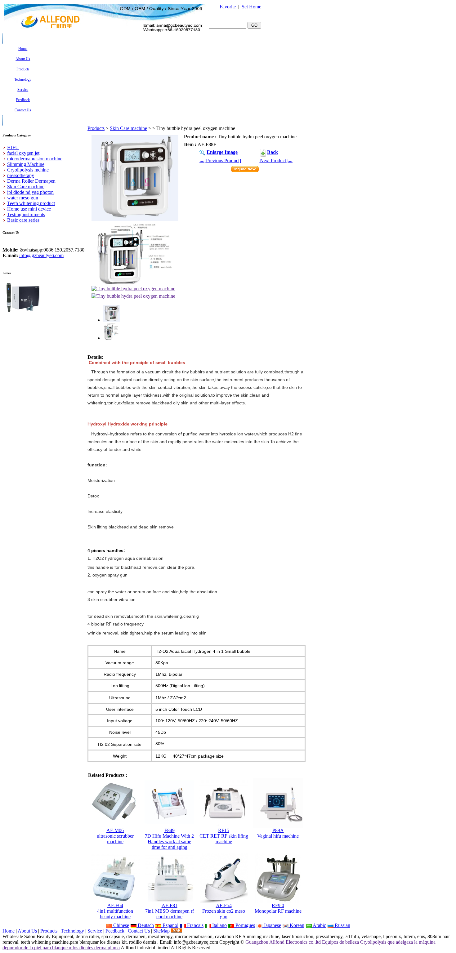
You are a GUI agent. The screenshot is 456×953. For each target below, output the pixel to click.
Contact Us (139, 930)
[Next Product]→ (275, 160)
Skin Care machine (128, 128)
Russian (341, 925)
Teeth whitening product (31, 203)
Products (96, 128)
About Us (27, 930)
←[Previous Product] (220, 160)
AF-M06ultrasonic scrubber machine (115, 836)
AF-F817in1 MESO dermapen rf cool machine (169, 911)
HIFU (13, 147)
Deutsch (145, 925)
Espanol (169, 925)
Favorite (228, 6)
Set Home (251, 6)
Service (94, 930)
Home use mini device (29, 209)
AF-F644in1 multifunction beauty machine (115, 911)
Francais (194, 925)
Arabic (319, 925)
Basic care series (23, 220)
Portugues (244, 925)
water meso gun (22, 197)
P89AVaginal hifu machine (278, 833)
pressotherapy (20, 175)
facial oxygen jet (23, 153)
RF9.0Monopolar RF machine (278, 908)
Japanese (271, 925)
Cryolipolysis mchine (28, 169)
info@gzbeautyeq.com (41, 255)
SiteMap (161, 930)
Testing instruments (26, 214)
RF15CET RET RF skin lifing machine (223, 836)
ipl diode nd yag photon (30, 192)
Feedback (114, 930)
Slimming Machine (25, 164)
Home (8, 930)
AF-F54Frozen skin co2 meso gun (223, 911)
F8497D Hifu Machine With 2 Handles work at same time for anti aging (169, 839)
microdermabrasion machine (34, 158)
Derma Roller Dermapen (31, 181)
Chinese (120, 925)
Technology (72, 930)
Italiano (219, 925)
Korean (296, 925)
